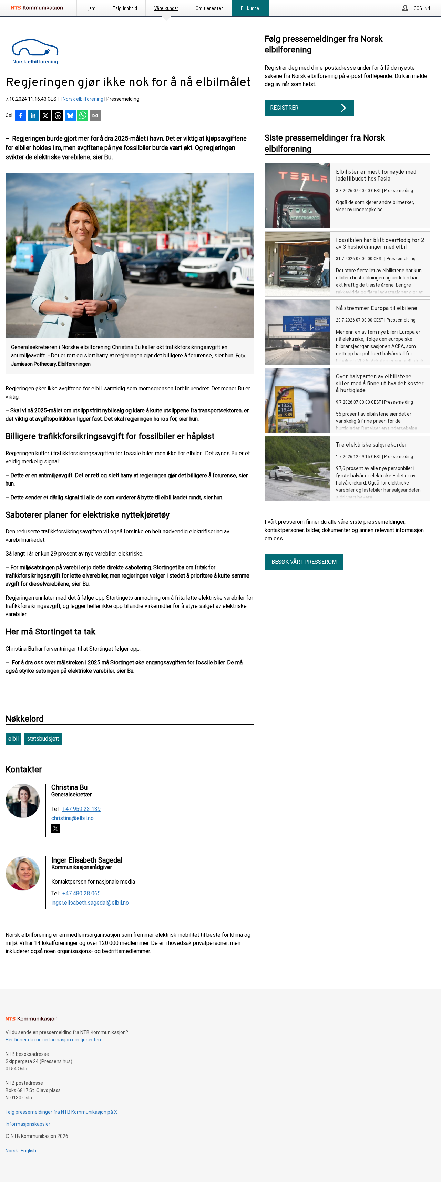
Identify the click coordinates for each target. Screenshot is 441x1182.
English (28, 1150)
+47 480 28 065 (81, 893)
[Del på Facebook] (20, 116)
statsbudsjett (43, 738)
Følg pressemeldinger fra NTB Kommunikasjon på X (61, 1112)
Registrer (284, 107)
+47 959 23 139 (81, 809)
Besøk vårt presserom (304, 562)
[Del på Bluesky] (70, 116)
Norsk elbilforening (83, 99)
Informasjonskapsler (28, 1124)
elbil (13, 738)
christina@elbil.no (72, 818)
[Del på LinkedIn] (33, 116)
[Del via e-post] (95, 116)
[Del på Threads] (57, 116)
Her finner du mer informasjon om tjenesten (53, 1039)
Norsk (12, 1150)
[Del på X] (45, 116)
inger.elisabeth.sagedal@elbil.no (90, 903)
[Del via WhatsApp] (82, 116)
